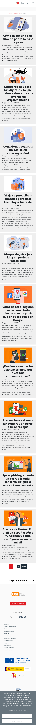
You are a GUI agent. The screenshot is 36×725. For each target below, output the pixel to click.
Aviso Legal (7, 633)
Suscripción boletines (18, 603)
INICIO (10, 13)
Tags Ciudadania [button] (18, 580)
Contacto (6, 624)
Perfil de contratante (9, 647)
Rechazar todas (17, 716)
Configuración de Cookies (17, 711)
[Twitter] (20, 617)
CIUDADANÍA (17, 13)
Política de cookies (8, 640)
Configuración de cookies (10, 638)
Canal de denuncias (8, 650)
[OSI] (18, 594)
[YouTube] (25, 617)
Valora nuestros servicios (10, 626)
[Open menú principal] (2, 2)
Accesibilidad (7, 636)
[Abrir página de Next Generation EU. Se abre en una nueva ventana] (18, 661)
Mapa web (6, 643)
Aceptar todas (17, 721)
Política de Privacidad (9, 631)
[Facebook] (22, 617)
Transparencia (7, 645)
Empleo (6, 629)
